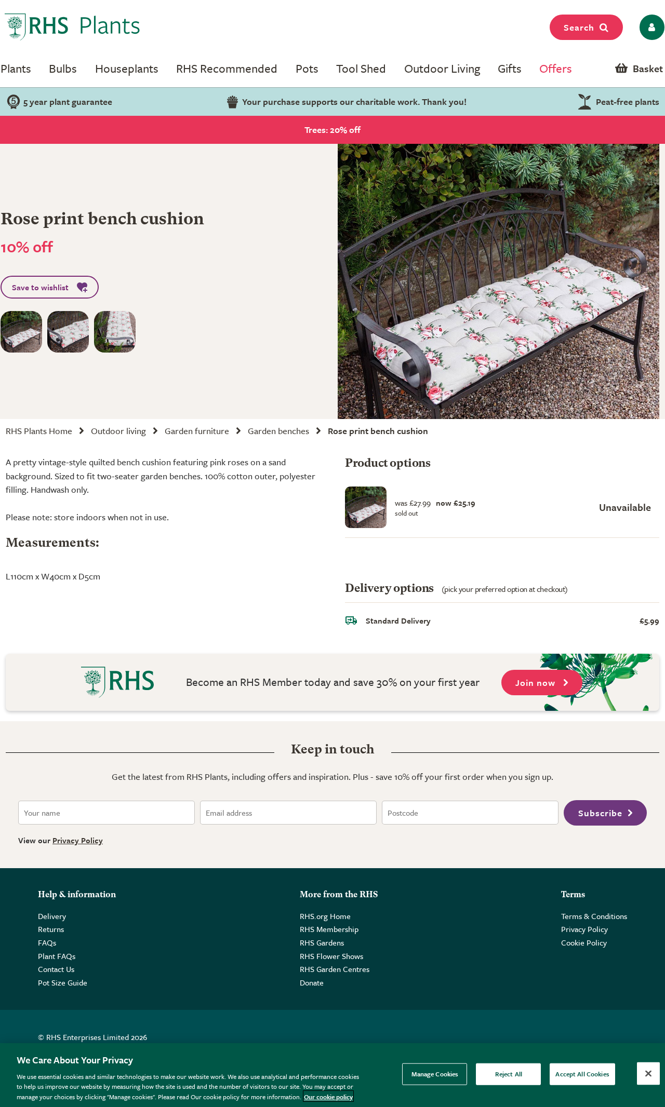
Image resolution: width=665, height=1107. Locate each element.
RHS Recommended (226, 68)
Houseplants (126, 68)
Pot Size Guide (62, 982)
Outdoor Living (442, 68)
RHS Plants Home (39, 430)
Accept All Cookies (582, 1073)
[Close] (648, 1073)
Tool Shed (361, 68)
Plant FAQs (56, 956)
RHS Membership (329, 929)
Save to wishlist (40, 287)
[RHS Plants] (72, 27)
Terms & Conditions (594, 916)
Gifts (510, 68)
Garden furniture (197, 430)
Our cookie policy (328, 1096)
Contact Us (56, 969)
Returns (51, 929)
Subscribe (600, 812)
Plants (16, 68)
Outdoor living (118, 430)
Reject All (508, 1073)
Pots (307, 68)
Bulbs (63, 68)
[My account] (650, 27)
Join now (536, 682)
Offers (555, 68)
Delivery (52, 916)
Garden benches (278, 430)
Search (579, 27)
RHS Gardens (322, 942)
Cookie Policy (584, 942)
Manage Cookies (435, 1073)
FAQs (47, 942)
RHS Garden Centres (334, 969)
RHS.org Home (325, 916)
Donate (312, 982)
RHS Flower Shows (331, 956)
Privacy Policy (77, 840)
